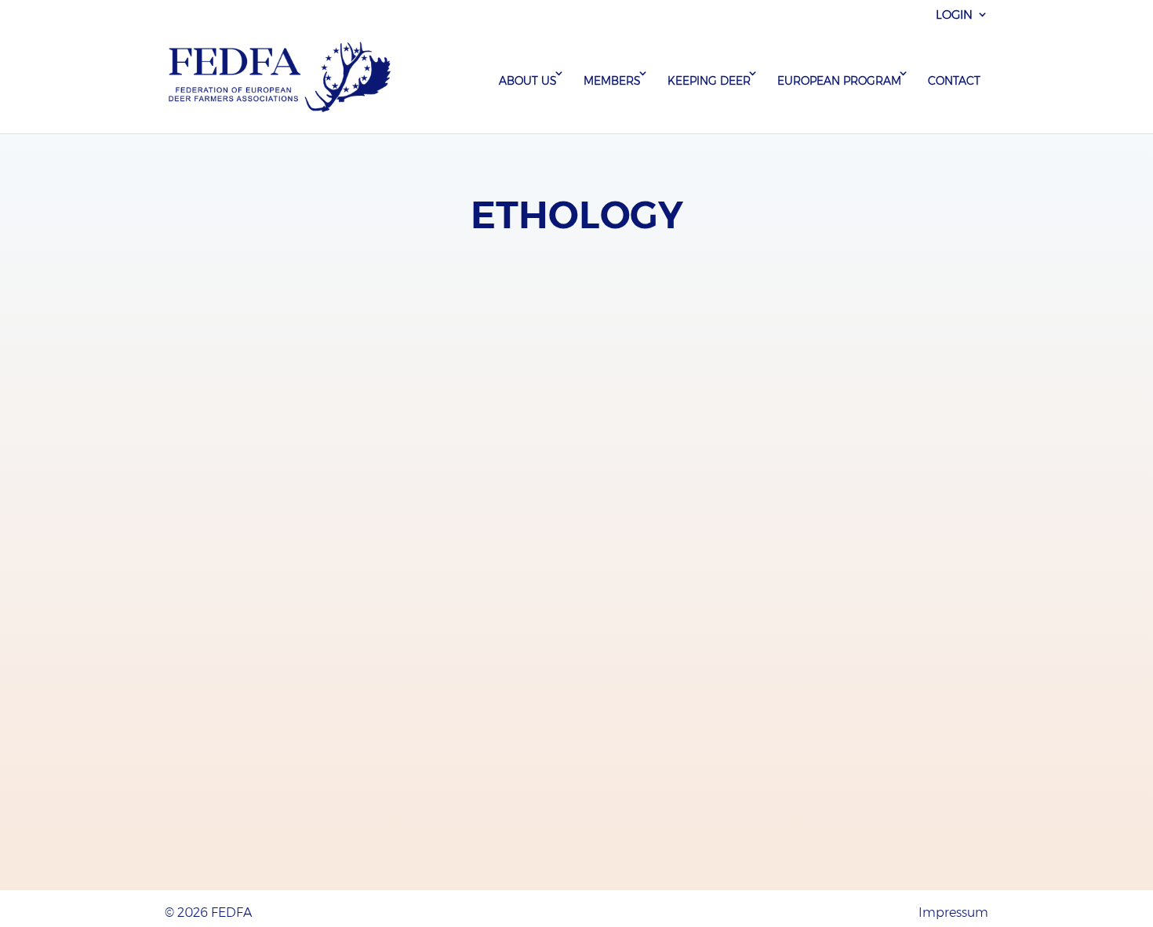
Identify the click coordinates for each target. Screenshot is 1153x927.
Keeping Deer (709, 81)
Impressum (953, 912)
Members (612, 81)
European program (839, 81)
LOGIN (954, 14)
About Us (528, 81)
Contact (954, 81)
